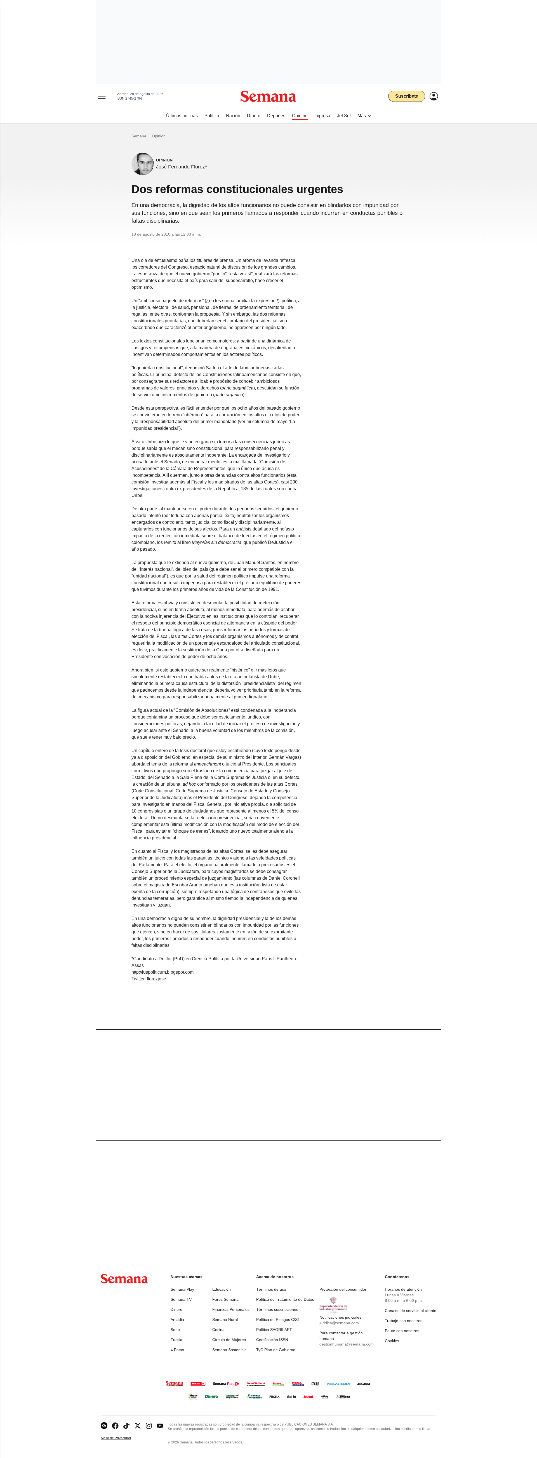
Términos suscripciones (277, 1309)
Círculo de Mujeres (229, 1339)
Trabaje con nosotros (403, 1320)
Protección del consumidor (342, 1289)
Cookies (392, 1341)
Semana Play (182, 1289)
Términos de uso (271, 1289)
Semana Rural (225, 1319)
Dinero (176, 1309)
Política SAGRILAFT (274, 1329)
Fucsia (176, 1339)
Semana (138, 136)
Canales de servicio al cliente (410, 1310)
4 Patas (177, 1349)
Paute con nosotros (402, 1330)
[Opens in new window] (115, 1425)
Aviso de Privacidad (122, 1438)
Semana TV (181, 1299)
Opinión (159, 136)
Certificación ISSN (272, 1339)
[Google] (104, 1425)
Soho (175, 1329)
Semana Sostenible (229, 1349)
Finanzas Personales (230, 1309)
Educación (221, 1289)
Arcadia (177, 1319)
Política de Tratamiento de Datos (285, 1299)
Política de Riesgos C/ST (278, 1319)
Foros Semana (225, 1299)
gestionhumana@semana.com (346, 1344)
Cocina (218, 1329)
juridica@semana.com (339, 1323)
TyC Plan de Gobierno (275, 1349)
